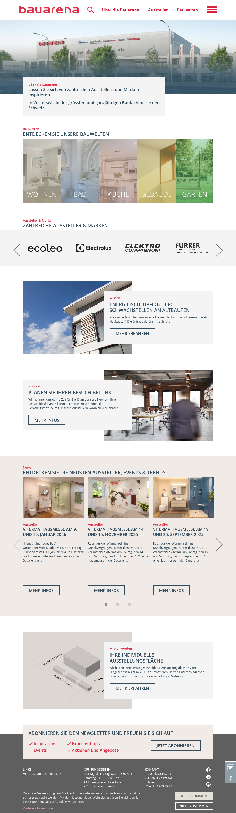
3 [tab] (129, 604)
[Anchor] (20, 134)
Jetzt (176, 745)
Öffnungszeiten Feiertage (103, 782)
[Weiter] (219, 248)
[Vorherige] (17, 248)
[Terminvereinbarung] (230, 766)
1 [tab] (106, 604)
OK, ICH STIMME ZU (194, 796)
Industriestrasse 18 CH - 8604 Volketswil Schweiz (159, 778)
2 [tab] (117, 604)
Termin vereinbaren (100, 786)
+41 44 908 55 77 (160, 786)
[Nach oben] (230, 777)
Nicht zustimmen (194, 806)
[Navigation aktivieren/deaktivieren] (212, 10)
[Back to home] (49, 9)
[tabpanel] (53, 536)
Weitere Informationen (39, 808)
